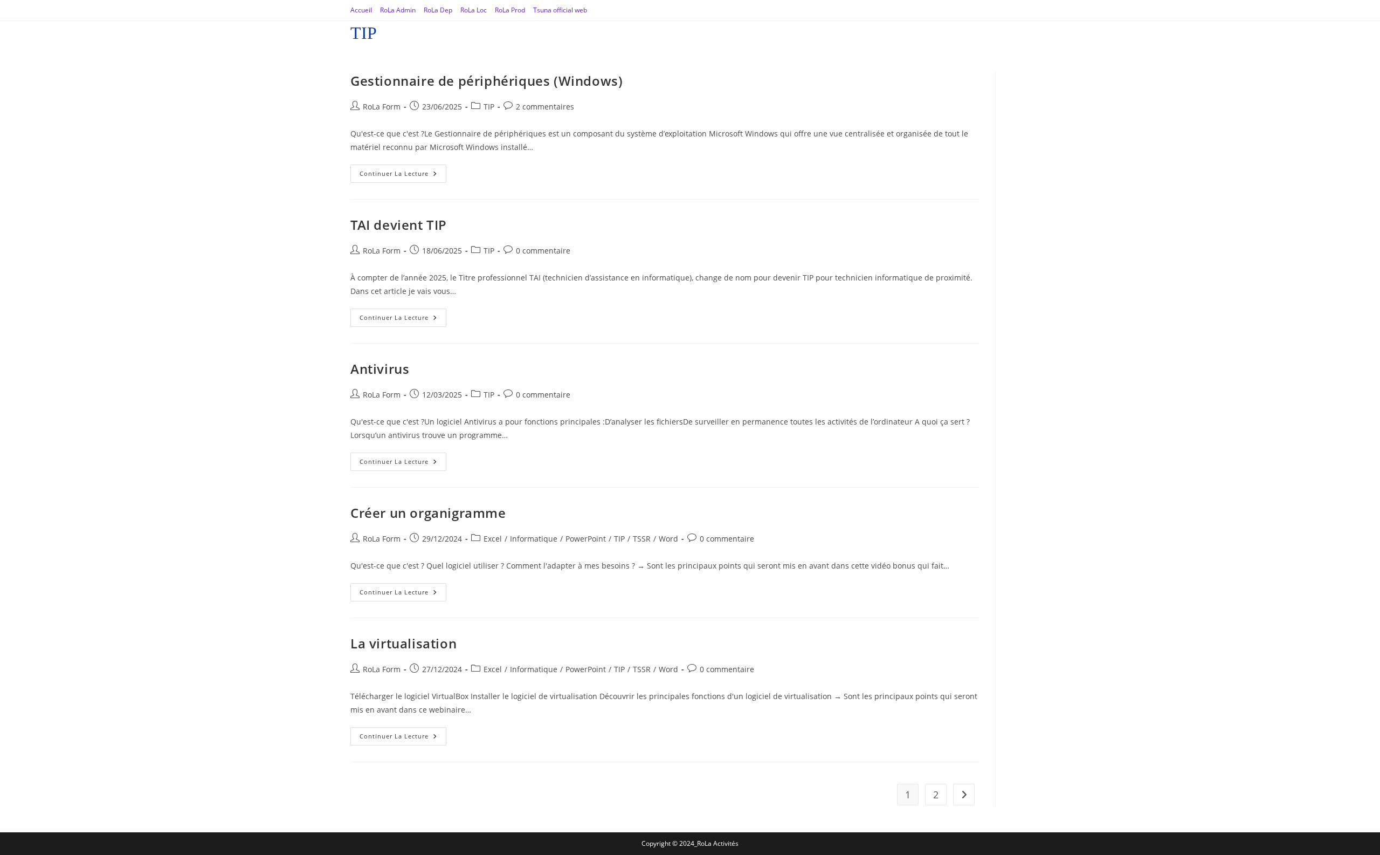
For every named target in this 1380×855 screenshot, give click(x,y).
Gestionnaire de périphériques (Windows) (486, 81)
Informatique (533, 538)
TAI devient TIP (398, 225)
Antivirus (379, 369)
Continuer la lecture (403, 171)
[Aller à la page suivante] (964, 794)
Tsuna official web (560, 10)
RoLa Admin (398, 10)
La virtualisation (403, 643)
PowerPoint (585, 538)
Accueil (361, 10)
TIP (489, 106)
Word (668, 538)
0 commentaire (543, 250)
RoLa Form (382, 106)
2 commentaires (545, 106)
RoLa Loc (473, 10)
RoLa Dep (438, 10)
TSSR (642, 538)
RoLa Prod (510, 10)
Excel (493, 538)
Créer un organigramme (428, 513)
